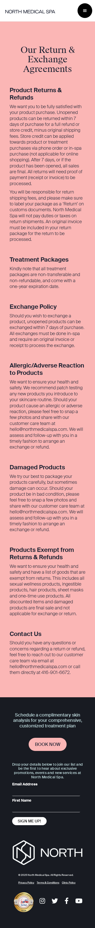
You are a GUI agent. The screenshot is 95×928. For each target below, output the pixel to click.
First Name (21, 800)
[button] (85, 10)
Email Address (24, 784)
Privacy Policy (26, 882)
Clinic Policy (68, 882)
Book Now (47, 744)
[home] (40, 11)
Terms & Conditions (48, 882)
